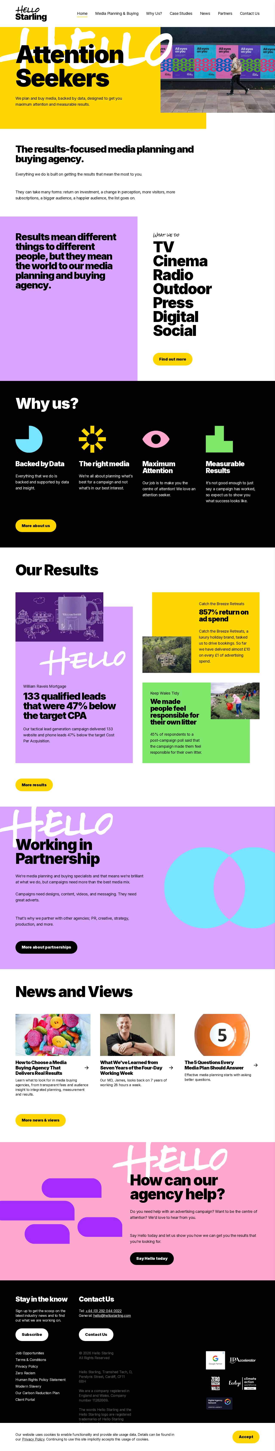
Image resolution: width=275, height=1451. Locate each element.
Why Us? (154, 13)
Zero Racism (25, 1373)
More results (34, 785)
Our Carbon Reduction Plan (37, 1393)
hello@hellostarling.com (112, 1315)
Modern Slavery (28, 1386)
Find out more (172, 359)
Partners (225, 13)
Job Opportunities (29, 1353)
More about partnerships (46, 947)
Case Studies (181, 13)
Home (82, 13)
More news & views (41, 1120)
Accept (246, 1436)
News (205, 13)
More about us (36, 525)
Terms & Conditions (30, 1360)
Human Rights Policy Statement (40, 1379)
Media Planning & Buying (116, 13)
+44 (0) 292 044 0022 (104, 1311)
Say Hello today (151, 1258)
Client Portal (25, 1399)
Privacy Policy (26, 1366)
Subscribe (32, 1334)
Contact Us (250, 13)
